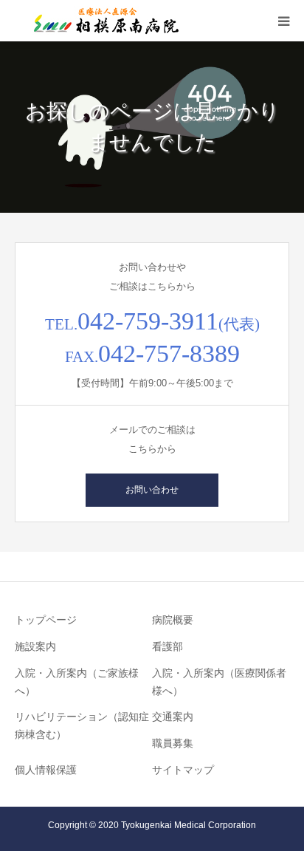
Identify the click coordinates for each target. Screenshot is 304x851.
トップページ (46, 620)
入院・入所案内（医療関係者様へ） (219, 682)
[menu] (283, 20)
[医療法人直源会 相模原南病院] (103, 20)
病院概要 (172, 620)
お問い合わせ (152, 490)
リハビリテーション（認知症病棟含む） (82, 725)
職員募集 (172, 743)
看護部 (167, 646)
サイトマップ (183, 770)
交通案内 (172, 716)
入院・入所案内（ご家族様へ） (77, 682)
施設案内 (35, 646)
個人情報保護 (46, 770)
